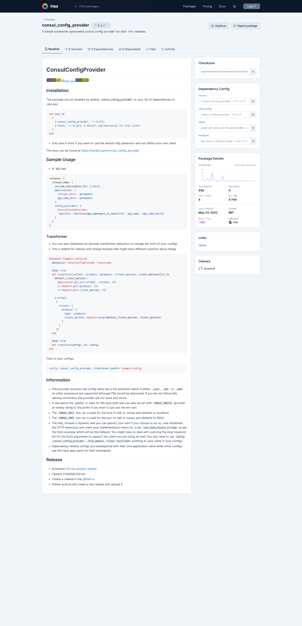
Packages (189, 6)
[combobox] (109, 6)
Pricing (207, 6)
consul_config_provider (65, 25)
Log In (251, 6)
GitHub (202, 245)
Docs (222, 6)
